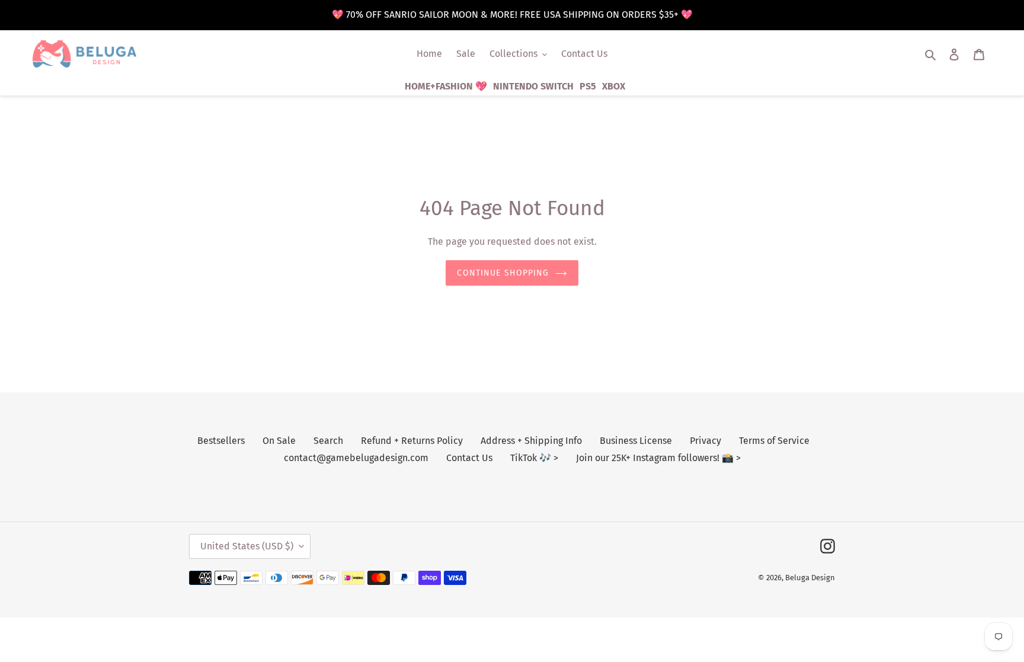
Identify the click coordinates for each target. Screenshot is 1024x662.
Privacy (705, 440)
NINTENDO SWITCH (533, 86)
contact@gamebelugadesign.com (356, 457)
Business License (636, 440)
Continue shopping (503, 273)
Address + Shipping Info (531, 440)
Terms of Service (774, 440)
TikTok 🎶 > (534, 457)
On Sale (279, 440)
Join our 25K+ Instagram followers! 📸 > (658, 457)
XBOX (613, 86)
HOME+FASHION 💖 (446, 86)
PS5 (588, 86)
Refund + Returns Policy (412, 440)
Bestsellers (221, 440)
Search (328, 440)
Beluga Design (810, 577)
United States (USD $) (246, 546)
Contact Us (469, 457)
